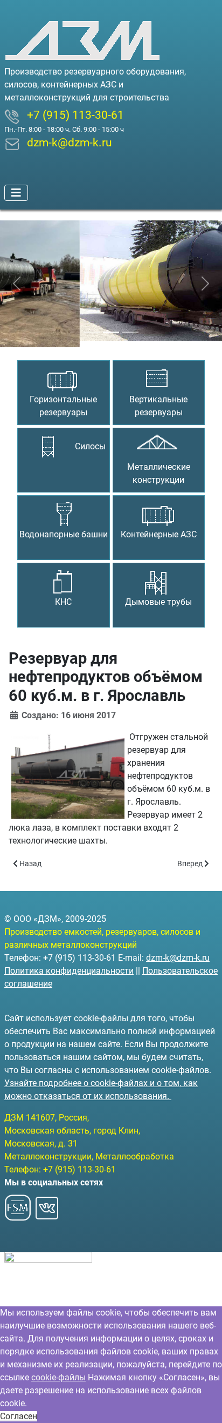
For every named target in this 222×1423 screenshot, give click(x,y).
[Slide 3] (130, 326)
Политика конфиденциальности (69, 971)
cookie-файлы (58, 1377)
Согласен (18, 1416)
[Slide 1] (92, 326)
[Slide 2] (111, 326)
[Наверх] (203, 1403)
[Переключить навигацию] (16, 193)
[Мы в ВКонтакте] (46, 1204)
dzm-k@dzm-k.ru (178, 958)
